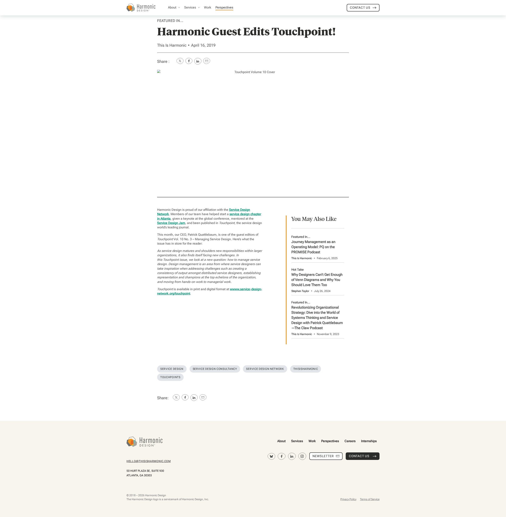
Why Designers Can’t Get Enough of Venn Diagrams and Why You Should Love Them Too (317, 279)
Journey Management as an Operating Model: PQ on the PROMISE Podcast (313, 247)
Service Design (171, 368)
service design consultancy (215, 368)
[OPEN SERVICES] (199, 7)
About (281, 441)
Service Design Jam (171, 223)
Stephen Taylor (300, 291)
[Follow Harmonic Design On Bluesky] (271, 456)
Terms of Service (370, 499)
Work (312, 441)
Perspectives (330, 441)
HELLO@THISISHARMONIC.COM (148, 461)
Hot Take (297, 269)
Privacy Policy (348, 499)
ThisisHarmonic (305, 368)
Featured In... (170, 21)
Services (297, 441)
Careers (350, 441)
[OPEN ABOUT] (179, 7)
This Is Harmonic (171, 45)
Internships (369, 441)
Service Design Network (265, 368)
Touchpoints (170, 377)
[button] (180, 61)
